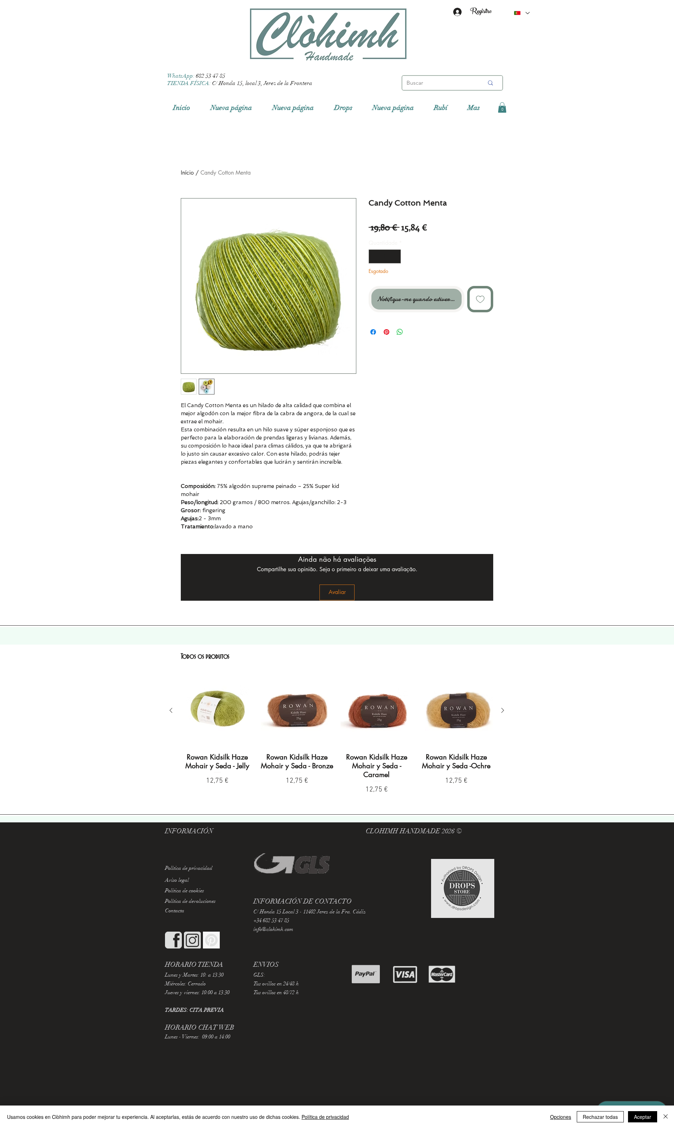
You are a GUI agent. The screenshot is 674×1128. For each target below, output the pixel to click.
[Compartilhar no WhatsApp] (400, 332)
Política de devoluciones (190, 901)
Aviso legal (177, 880)
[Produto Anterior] (171, 710)
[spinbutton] (384, 256)
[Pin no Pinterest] (386, 332)
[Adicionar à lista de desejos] (480, 299)
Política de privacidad (325, 1116)
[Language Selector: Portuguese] (521, 13)
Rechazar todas (600, 1116)
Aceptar (642, 1116)
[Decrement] (374, 256)
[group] (337, 735)
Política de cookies (184, 890)
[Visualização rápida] (217, 710)
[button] (502, 107)
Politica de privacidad (188, 868)
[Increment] (395, 256)
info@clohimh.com (273, 929)
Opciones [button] (560, 1116)
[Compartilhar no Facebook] (373, 332)
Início (187, 172)
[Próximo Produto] (502, 710)
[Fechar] (665, 1116)
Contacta (174, 910)
